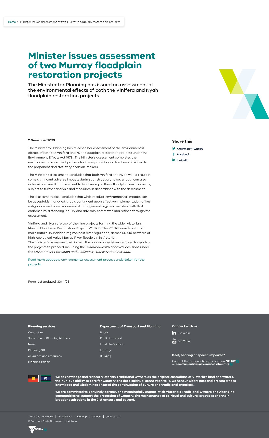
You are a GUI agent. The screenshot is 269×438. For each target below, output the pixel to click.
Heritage (106, 350)
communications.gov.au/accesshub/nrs (202, 364)
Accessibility (65, 416)
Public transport (111, 338)
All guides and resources (45, 356)
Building (105, 356)
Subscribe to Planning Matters (49, 338)
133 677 (231, 361)
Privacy (96, 416)
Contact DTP (113, 416)
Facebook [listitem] (183, 154)
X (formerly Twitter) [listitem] (190, 149)
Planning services (41, 326)
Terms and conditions (40, 416)
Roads (104, 332)
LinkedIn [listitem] (182, 160)
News (31, 344)
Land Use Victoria (112, 344)
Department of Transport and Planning (130, 326)
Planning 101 (36, 350)
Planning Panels (39, 362)
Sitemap (82, 416)
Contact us (35, 332)
